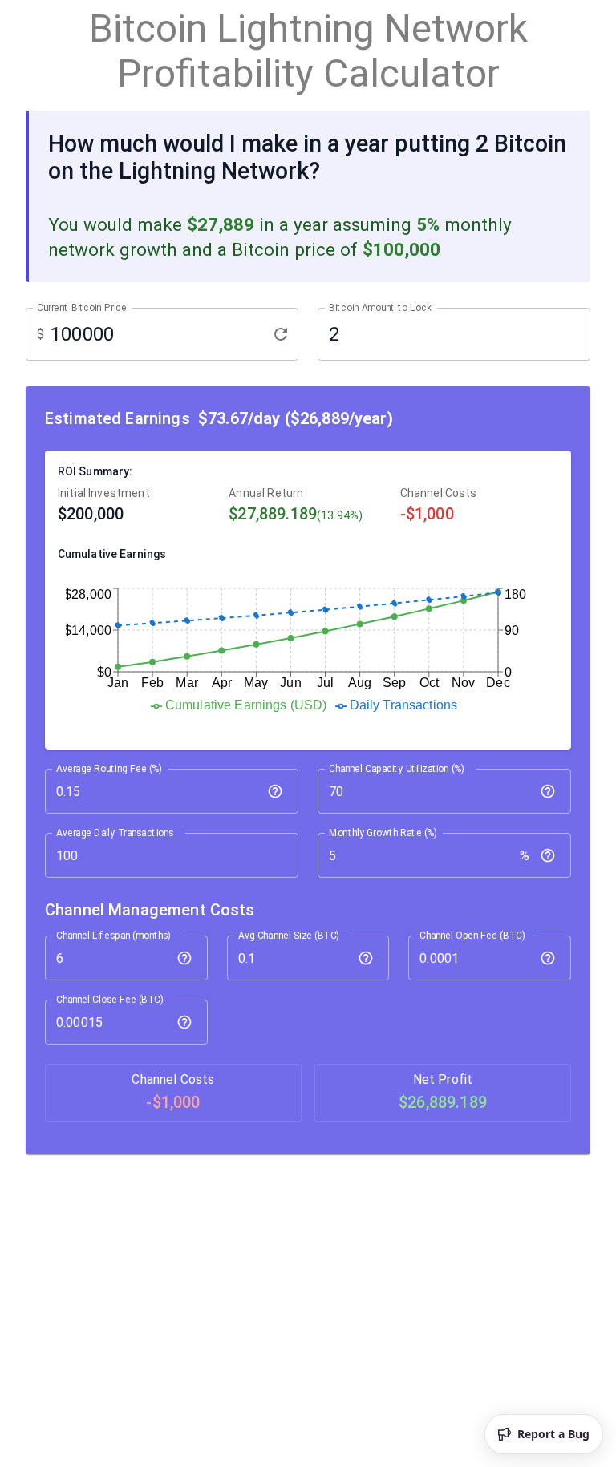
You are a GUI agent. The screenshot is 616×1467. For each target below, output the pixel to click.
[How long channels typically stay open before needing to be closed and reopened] (184, 958)
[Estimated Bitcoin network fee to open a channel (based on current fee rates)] (548, 958)
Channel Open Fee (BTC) (472, 935)
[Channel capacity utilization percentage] (548, 791)
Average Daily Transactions (114, 833)
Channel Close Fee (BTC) (110, 999)
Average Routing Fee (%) (109, 768)
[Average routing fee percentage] (275, 791)
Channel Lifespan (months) (113, 935)
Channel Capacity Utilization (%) (396, 768)
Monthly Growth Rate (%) (383, 833)
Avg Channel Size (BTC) (288, 935)
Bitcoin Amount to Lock (380, 307)
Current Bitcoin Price (82, 307)
